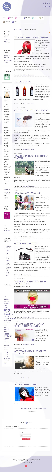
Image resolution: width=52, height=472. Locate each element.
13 (27, 408)
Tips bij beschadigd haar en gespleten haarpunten (29, 324)
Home (4, 17)
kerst (5, 331)
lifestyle (7, 334)
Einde (44, 408)
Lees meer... (31, 75)
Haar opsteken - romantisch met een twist (30, 282)
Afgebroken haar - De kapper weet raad (30, 352)
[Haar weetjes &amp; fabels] (24, 394)
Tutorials (25, 317)
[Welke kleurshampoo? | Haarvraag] (24, 90)
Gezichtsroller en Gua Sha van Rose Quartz (9, 260)
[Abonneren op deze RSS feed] (49, 32)
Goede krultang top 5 (26, 243)
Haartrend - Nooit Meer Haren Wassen (31, 157)
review (6, 354)
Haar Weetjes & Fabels (26, 384)
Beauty (20, 29)
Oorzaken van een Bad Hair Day (31, 110)
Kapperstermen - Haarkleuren (31, 37)
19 (34, 408)
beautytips (6, 301)
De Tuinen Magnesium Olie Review (8, 252)
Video (5, 149)
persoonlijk (7, 348)
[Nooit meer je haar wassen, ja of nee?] (24, 167)
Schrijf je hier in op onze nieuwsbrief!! (7, 41)
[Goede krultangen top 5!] (24, 253)
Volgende (41, 408)
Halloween (6, 322)
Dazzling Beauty (32, 460)
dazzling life (7, 303)
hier (7, 192)
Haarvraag (25, 75)
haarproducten (8, 312)
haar (7, 310)
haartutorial (9, 318)
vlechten (6, 361)
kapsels (7, 329)
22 (38, 408)
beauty (6, 299)
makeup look (6, 338)
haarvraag (7, 321)
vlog (5, 363)
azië (5, 296)
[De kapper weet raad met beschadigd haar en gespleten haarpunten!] (24, 334)
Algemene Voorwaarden (34, 459)
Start (22, 408)
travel (6, 356)
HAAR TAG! (7, 230)
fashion (5, 307)
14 (28, 408)
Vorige (24, 408)
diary (5, 305)
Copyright (25, 459)
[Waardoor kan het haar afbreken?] (24, 362)
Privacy (20, 459)
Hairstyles (25, 236)
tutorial (7, 359)
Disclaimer (14, 459)
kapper (6, 327)
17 (32, 408)
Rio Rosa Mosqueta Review (8, 274)
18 (33, 408)
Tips (24, 274)
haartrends (7, 316)
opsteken (6, 345)
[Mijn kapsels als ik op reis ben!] (24, 202)
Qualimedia (29, 462)
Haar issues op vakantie (27, 193)
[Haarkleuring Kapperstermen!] (24, 47)
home (5, 325)
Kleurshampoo (22, 81)
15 (29, 408)
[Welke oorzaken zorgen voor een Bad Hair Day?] (24, 120)
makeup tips (6, 342)
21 (36, 408)
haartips (8, 314)
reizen (6, 352)
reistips (6, 350)
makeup (8, 336)
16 (30, 408)
